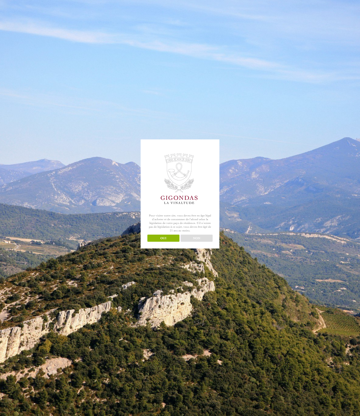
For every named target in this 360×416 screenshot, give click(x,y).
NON (196, 238)
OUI (163, 238)
